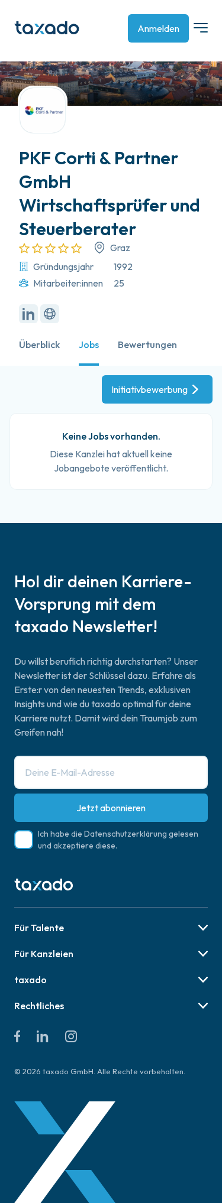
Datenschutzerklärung (125, 833)
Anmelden (158, 28)
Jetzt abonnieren (111, 808)
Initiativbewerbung (149, 389)
